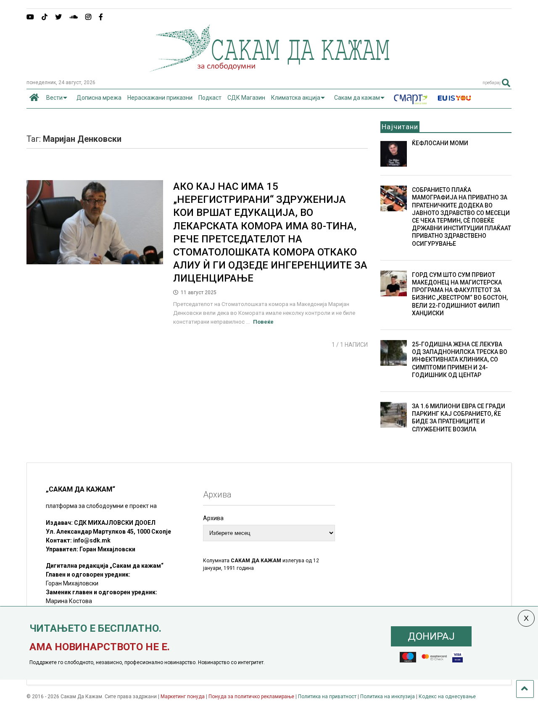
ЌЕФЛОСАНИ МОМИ (440, 143)
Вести (54, 97)
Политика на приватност (327, 696)
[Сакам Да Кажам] (269, 69)
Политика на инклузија (387, 696)
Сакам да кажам (357, 97)
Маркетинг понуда (183, 696)
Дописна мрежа (98, 97)
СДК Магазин (246, 97)
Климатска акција (295, 97)
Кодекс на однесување (447, 696)
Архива (213, 518)
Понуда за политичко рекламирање (251, 696)
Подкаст (210, 97)
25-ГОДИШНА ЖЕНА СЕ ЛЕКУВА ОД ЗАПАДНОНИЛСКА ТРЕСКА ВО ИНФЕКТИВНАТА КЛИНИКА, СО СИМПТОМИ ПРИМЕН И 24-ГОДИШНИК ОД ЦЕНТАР (459, 359)
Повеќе (263, 322)
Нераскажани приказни (160, 97)
